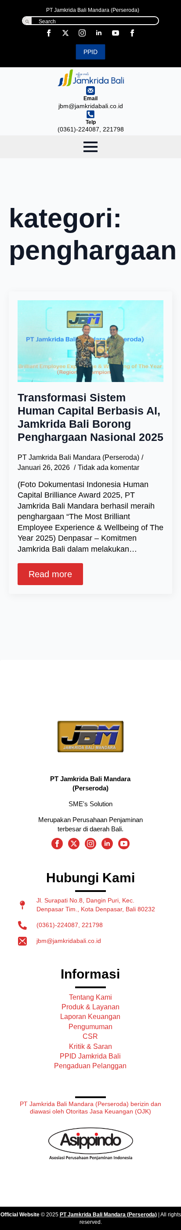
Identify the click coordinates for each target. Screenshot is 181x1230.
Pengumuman (90, 1026)
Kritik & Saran (90, 1046)
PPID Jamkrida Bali (90, 1056)
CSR (90, 1036)
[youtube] (115, 33)
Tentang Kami (90, 997)
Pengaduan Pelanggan (90, 1066)
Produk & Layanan (90, 1007)
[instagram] (82, 33)
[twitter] (65, 33)
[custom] (132, 33)
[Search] (27, 21)
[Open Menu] (90, 147)
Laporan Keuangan (90, 1016)
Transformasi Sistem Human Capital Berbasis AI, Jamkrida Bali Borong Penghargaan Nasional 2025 (90, 417)
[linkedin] (99, 33)
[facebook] (48, 33)
